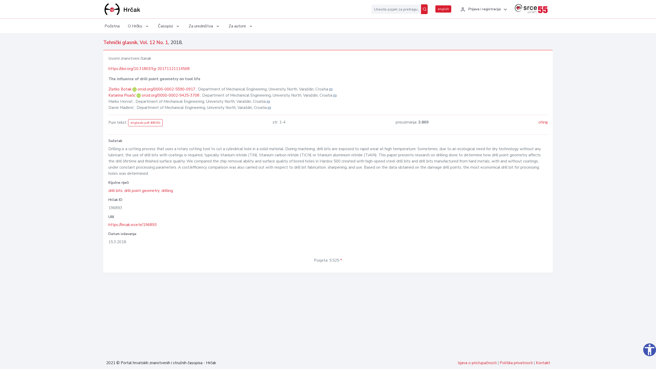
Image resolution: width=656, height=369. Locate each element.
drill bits (115, 190)
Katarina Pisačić (122, 95)
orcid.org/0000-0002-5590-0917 (166, 89)
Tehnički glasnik (120, 42)
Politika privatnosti (516, 362)
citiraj (543, 122)
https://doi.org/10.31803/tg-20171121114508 (149, 68)
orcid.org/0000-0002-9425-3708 (170, 95)
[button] (483, 9)
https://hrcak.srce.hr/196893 (132, 224)
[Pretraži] (424, 9)
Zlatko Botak (120, 89)
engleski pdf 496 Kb (145, 123)
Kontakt (543, 362)
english (443, 9)
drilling (167, 190)
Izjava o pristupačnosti (477, 362)
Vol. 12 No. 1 (154, 42)
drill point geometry (142, 190)
